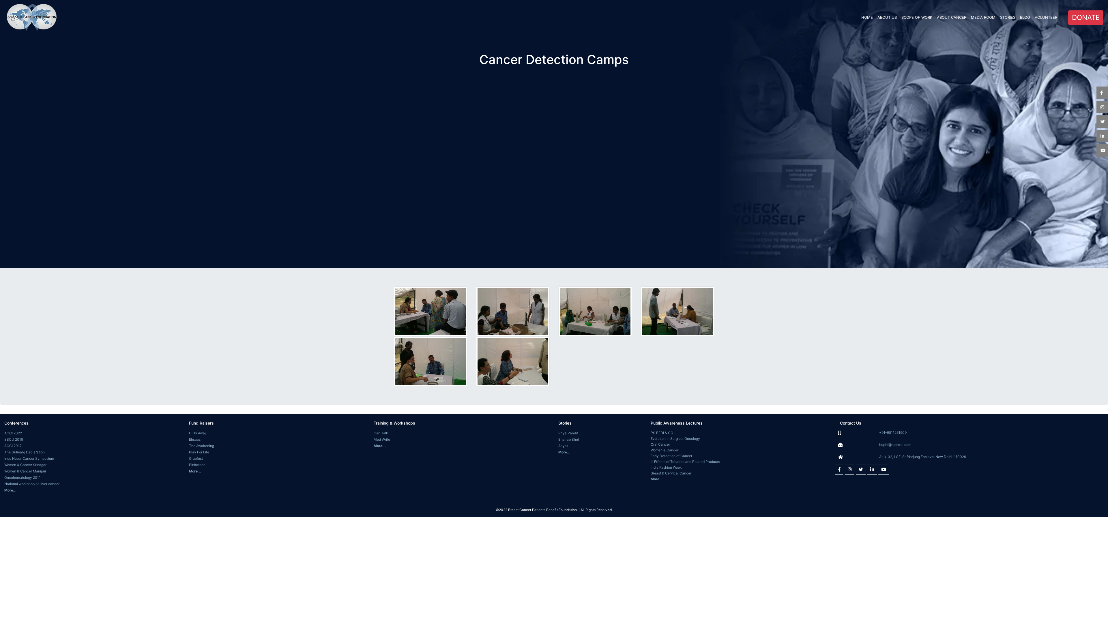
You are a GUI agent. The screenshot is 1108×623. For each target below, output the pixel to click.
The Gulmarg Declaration (24, 452)
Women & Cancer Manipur (25, 471)
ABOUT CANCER (951, 17)
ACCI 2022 (13, 433)
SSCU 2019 (13, 439)
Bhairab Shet (568, 439)
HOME (868, 17)
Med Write (382, 439)
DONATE (1086, 17)
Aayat (563, 446)
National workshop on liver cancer (31, 484)
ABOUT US (887, 17)
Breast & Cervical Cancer (671, 473)
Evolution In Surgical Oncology (675, 438)
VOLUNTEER (1046, 17)
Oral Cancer (660, 444)
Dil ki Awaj (197, 433)
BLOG (1025, 17)
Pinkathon (197, 465)
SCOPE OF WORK (916, 17)
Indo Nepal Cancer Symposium (29, 458)
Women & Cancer (664, 450)
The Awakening (201, 446)
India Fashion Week (666, 467)
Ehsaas (195, 439)
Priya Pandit (568, 433)
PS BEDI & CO (662, 433)
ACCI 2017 (13, 446)
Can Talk (381, 433)
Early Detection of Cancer (671, 456)
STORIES (1007, 17)
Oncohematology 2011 (22, 477)
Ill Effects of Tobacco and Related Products (685, 461)
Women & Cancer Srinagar (25, 465)
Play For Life (199, 452)
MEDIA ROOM (983, 17)
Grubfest (196, 458)
